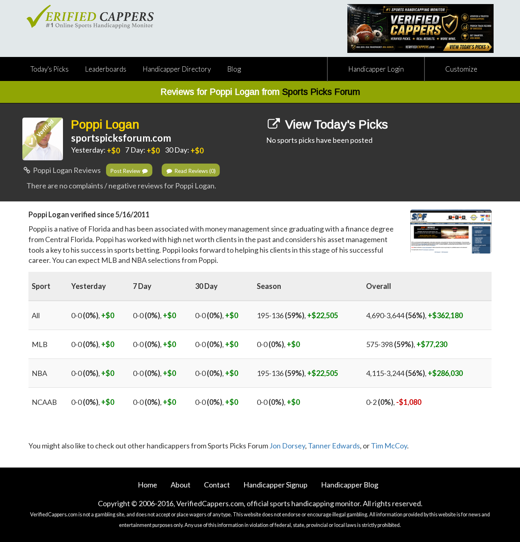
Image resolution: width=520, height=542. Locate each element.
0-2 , (393, 402)
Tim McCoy (389, 445)
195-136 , (297, 315)
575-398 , (406, 344)
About (181, 484)
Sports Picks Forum (321, 92)
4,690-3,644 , (414, 315)
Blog (234, 69)
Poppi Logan (105, 124)
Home (147, 484)
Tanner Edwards (334, 445)
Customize (461, 69)
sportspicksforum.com (121, 138)
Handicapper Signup (275, 484)
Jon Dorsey (287, 445)
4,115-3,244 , (414, 373)
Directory (177, 69)
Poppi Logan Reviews (66, 170)
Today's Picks (49, 69)
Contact (217, 484)
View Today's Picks (335, 124)
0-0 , (92, 315)
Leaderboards (105, 69)
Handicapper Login (376, 69)
